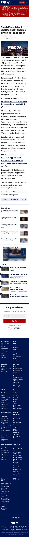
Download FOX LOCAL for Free (12, 247)
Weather (4, 390)
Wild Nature (14, 200)
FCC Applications (17, 475)
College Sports (17, 398)
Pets (14, 376)
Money (15, 353)
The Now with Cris (5, 449)
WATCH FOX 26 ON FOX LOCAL (17, 452)
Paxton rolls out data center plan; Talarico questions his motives (9, 211)
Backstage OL (4, 450)
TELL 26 (3, 346)
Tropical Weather (5, 397)
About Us (16, 445)
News (15, 341)
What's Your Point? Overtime (6, 428)
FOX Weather (4, 408)
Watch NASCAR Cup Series (5, 492)
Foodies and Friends (16, 429)
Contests (3, 459)
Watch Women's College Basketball (5, 502)
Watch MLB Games (4, 489)
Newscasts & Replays (4, 349)
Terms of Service (15, 330)
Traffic (2, 402)
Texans (15, 394)
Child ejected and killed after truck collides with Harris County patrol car (18, 276)
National (15, 347)
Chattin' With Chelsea (4, 422)
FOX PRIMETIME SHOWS (5, 456)
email (19, 518)
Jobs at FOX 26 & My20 (17, 459)
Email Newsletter (17, 457)
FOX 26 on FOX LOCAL (5, 344)
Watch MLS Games (4, 508)
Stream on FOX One (5, 480)
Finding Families (17, 372)
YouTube (3, 355)
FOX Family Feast (17, 386)
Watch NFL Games (6, 483)
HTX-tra (16, 479)
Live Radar (3, 392)
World (14, 349)
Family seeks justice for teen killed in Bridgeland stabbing (9, 239)
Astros (15, 392)
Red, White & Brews (16, 419)
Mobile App (16, 466)
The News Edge (5, 420)
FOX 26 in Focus (17, 422)
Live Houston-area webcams (6, 394)
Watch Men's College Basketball (5, 499)
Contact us (16, 447)
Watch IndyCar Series (5, 495)
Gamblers (15, 403)
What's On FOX (17, 455)
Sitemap (15, 360)
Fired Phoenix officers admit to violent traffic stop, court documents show (10, 226)
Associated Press (5, 36)
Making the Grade (17, 368)
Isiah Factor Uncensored (4, 415)
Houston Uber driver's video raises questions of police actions (18, 269)
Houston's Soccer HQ (17, 437)
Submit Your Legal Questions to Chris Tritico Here (18, 379)
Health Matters (17, 374)
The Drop (3, 447)
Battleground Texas (4, 439)
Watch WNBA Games (4, 505)
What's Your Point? (6, 425)
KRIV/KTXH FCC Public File (17, 470)
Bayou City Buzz (5, 434)
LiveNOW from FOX (5, 352)
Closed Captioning (17, 473)
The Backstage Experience (5, 453)
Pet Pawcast (16, 432)
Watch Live (21, 2)
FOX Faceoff (16, 424)
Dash (14, 401)
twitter (13, 518)
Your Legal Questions (16, 383)
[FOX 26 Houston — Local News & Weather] (5, 2)
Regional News (4, 365)
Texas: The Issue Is (5, 431)
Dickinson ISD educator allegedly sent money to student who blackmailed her (18, 289)
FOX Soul (3, 357)
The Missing (16, 434)
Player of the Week (18, 408)
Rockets (15, 396)
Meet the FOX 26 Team (17, 449)
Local (14, 343)
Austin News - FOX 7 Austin (6, 372)
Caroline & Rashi (17, 417)
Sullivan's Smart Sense (17, 357)
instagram (16, 518)
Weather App (4, 404)
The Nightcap (4, 418)
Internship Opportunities (16, 463)
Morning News (16, 365)
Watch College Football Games (5, 485)
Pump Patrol (4, 406)
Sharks (23, 200)
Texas (11, 36)
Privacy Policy (16, 328)
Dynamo (15, 399)
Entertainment (6, 445)
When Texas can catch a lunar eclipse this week (8, 218)
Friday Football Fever (17, 406)
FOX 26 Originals (16, 414)
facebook (10, 518)
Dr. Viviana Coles (17, 370)
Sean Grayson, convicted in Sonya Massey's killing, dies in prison (9, 232)
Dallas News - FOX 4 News (6, 368)
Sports (15, 390)
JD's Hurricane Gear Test (4, 399)
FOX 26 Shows (6, 413)
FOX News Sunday (18, 355)
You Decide (16, 351)
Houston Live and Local (5, 436)
